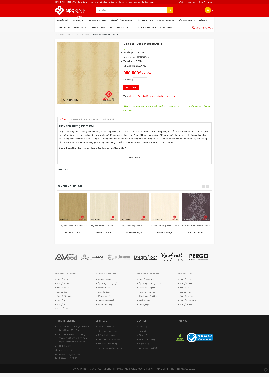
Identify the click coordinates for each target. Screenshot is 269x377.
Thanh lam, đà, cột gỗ (148, 296)
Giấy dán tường (105, 292)
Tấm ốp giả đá (104, 296)
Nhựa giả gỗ (144, 304)
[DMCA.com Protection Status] (180, 336)
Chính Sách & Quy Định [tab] (84, 119)
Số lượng (128, 80)
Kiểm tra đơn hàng (147, 339)
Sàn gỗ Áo (61, 300)
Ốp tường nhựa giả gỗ (107, 283)
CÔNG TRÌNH (166, 28)
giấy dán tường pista (165, 96)
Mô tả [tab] (63, 119)
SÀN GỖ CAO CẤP (144, 21)
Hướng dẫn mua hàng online (110, 348)
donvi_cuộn (134, 96)
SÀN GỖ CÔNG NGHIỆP (121, 21)
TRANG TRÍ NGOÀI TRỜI (145, 28)
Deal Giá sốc (202, 27)
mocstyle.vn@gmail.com (69, 355)
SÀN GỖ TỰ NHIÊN (165, 21)
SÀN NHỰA (78, 19)
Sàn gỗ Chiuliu (186, 283)
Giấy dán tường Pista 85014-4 (73, 226)
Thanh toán (191, 2)
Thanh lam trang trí (106, 304)
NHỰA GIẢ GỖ (63, 28)
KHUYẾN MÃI (63, 21)
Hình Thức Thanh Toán (108, 331)
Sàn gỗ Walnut (186, 304)
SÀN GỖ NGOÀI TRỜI (96, 21)
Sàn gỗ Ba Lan (63, 288)
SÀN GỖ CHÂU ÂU (187, 21)
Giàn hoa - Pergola (147, 288)
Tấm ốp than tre (105, 279)
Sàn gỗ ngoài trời (146, 279)
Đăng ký (211, 2)
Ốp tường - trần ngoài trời (150, 283)
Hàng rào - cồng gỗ (147, 292)
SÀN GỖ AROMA (64, 309)
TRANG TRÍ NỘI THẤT (120, 28)
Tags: (126, 96)
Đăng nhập (202, 2)
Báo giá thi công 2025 (148, 348)
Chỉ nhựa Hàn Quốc (106, 300)
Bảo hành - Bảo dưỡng (107, 344)
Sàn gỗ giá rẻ (62, 279)
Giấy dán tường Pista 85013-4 (196, 226)
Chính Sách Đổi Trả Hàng (109, 339)
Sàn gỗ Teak (185, 292)
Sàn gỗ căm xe (186, 296)
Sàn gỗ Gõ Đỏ (186, 279)
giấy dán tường (148, 96)
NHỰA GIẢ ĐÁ (80, 28)
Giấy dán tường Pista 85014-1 (165, 226)
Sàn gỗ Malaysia (64, 283)
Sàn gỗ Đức (62, 292)
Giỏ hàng (181, 2)
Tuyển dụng (144, 344)
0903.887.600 (65, 346)
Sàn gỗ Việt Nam (64, 296)
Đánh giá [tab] (108, 119)
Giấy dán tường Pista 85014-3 (104, 226)
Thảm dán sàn (104, 288)
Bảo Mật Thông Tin (106, 327)
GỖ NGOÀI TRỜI (98, 28)
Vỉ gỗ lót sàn (144, 300)
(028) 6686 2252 (66, 350)
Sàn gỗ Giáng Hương (189, 300)
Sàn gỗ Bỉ (61, 304)
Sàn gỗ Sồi (184, 288)
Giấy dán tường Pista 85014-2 (134, 226)
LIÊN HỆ (203, 21)
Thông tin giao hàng (106, 335)
